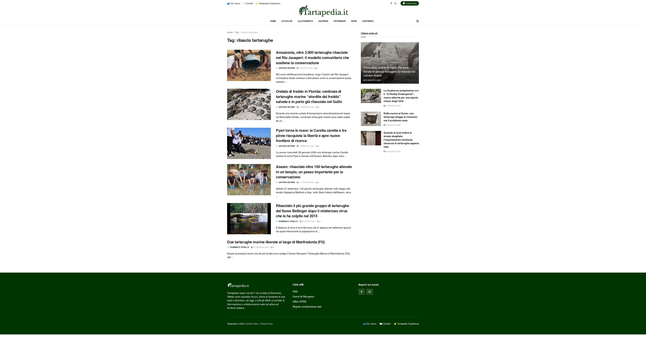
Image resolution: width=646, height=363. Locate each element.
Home (273, 21)
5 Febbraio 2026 (306, 107)
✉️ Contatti (247, 3)
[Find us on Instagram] (395, 3)
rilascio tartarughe (249, 32)
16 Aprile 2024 (308, 221)
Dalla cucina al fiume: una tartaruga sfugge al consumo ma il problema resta (400, 116)
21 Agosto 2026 (393, 105)
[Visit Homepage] (323, 11)
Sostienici (368, 21)
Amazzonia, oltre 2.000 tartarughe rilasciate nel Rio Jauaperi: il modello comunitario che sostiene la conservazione (312, 57)
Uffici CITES (299, 301)
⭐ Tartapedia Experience (267, 3)
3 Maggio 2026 (305, 68)
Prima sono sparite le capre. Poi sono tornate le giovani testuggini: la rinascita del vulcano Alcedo (389, 71)
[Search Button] (417, 21)
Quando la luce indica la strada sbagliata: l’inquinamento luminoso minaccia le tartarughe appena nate (401, 140)
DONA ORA (411, 3)
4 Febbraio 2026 (306, 146)
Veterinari (339, 21)
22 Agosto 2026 (373, 80)
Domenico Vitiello (288, 221)
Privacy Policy (266, 323)
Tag (237, 32)
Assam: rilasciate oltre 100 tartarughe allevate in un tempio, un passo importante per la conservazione (314, 172)
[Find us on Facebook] (391, 3)
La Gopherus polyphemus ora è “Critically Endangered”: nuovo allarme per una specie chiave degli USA (401, 96)
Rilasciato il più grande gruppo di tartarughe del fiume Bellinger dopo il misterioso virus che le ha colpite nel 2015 (312, 211)
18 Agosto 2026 (393, 151)
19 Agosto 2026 (393, 125)
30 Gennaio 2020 (261, 247)
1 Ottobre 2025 (306, 182)
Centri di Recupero (303, 296)
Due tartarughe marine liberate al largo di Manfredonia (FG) (276, 242)
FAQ (295, 291)
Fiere (354, 21)
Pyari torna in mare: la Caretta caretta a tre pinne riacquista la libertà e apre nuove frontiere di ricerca (311, 135)
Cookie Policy (252, 323)
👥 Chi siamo (233, 3)
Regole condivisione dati (307, 306)
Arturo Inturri (287, 68)
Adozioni (323, 21)
